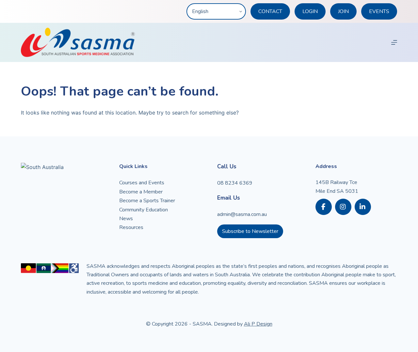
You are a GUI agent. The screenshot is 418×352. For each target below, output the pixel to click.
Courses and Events (141, 182)
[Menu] (394, 42)
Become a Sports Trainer (147, 200)
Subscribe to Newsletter (250, 231)
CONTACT (270, 11)
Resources (131, 227)
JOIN (343, 11)
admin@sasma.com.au (242, 214)
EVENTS (379, 11)
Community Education (143, 209)
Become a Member (141, 191)
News (126, 218)
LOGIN (310, 11)
